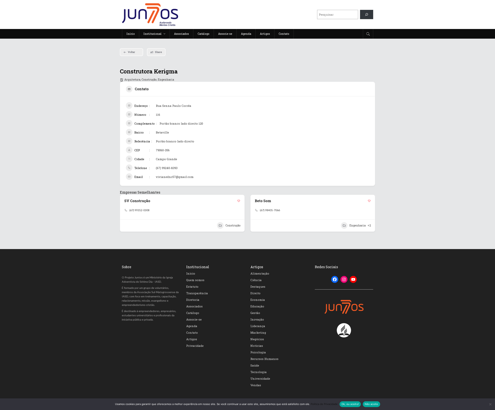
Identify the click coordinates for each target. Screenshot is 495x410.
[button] (123, 213)
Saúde (254, 365)
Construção (149, 79)
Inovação (257, 319)
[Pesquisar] (366, 14)
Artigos (191, 339)
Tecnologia (258, 372)
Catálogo (192, 313)
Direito (255, 293)
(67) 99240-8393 (167, 168)
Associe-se (194, 319)
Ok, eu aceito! (350, 404)
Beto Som (263, 200)
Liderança (257, 326)
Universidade (260, 378)
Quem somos (195, 280)
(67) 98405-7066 (270, 210)
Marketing (258, 332)
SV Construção (137, 200)
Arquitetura (132, 79)
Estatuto (192, 286)
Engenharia (166, 79)
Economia (257, 300)
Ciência (256, 280)
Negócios (257, 339)
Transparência (197, 293)
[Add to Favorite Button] (238, 200)
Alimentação (259, 273)
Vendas (255, 385)
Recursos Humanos (264, 359)
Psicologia (258, 352)
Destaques (257, 286)
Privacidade (195, 346)
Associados (194, 306)
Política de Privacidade (324, 404)
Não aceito (371, 404)
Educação (257, 306)
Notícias (256, 346)
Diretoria (192, 300)
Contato (192, 332)
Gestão (255, 313)
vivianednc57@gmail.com (175, 177)
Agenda (191, 326)
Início (190, 273)
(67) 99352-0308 (139, 210)
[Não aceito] (490, 404)
